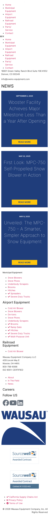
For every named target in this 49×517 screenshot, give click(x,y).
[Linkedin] (20, 403)
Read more (24, 142)
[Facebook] (6, 403)
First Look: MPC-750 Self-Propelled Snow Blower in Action (24, 169)
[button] (24, 36)
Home (8, 4)
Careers (9, 389)
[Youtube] (13, 403)
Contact (9, 33)
